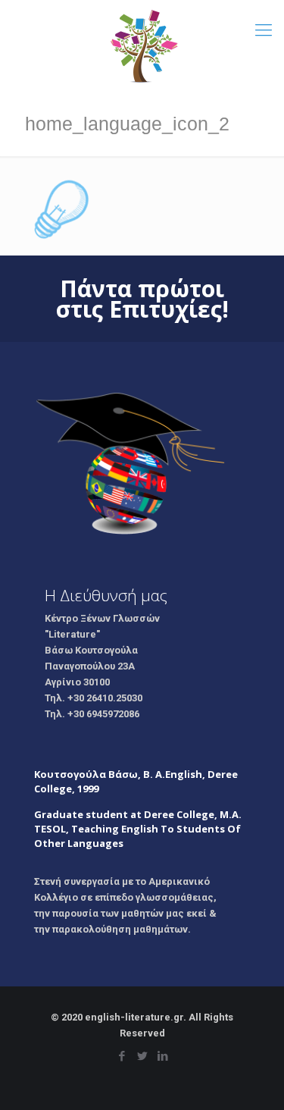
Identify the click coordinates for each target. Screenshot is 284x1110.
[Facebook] (122, 1056)
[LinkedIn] (162, 1056)
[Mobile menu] (263, 30)
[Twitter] (142, 1056)
